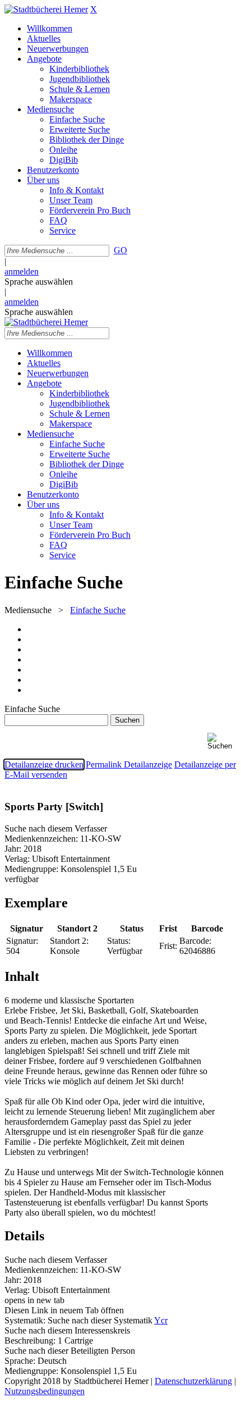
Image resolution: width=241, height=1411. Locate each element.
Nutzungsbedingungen (44, 1391)
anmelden (21, 271)
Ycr (161, 1320)
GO (120, 250)
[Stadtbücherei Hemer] (46, 9)
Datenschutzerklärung (193, 1381)
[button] (222, 741)
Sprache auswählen (38, 281)
